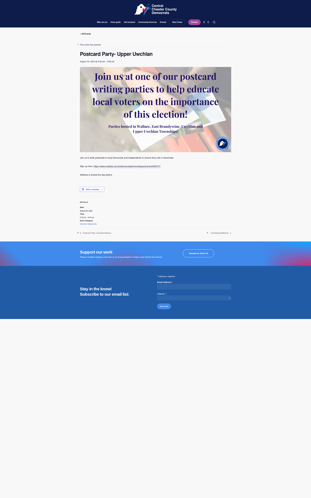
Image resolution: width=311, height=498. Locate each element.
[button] (198, 253)
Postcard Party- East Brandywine (96, 233)
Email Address (165, 282)
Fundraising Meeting (220, 233)
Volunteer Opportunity (88, 224)
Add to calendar (92, 189)
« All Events (85, 33)
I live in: (161, 294)
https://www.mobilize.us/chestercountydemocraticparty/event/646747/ (127, 166)
